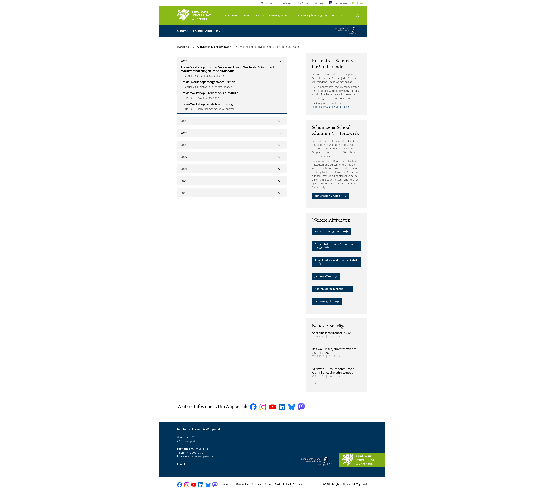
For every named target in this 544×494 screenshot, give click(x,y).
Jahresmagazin (323, 301)
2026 (184, 61)
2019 (184, 193)
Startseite (231, 15)
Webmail (305, 3)
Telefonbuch (287, 3)
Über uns (246, 15)
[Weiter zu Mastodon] (301, 407)
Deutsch (360, 3)
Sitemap (297, 484)
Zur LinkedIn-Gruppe (327, 195)
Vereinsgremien (278, 15)
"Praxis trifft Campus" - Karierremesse (334, 245)
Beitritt (260, 15)
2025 (184, 121)
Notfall (321, 3)
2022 (184, 157)
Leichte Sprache (340, 3)
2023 (184, 145)
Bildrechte (257, 484)
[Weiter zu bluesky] (291, 407)
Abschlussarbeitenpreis (329, 288)
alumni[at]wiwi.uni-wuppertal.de (330, 106)
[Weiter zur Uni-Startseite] (199, 15)
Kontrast (268, 3)
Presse (268, 484)
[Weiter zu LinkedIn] (282, 407)
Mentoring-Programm (328, 231)
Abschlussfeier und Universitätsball (336, 260)
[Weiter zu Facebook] (253, 406)
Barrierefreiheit (282, 484)
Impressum (228, 484)
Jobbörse (337, 15)
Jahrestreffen (323, 276)
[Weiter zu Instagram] (262, 407)
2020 (184, 181)
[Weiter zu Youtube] (272, 406)
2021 (184, 169)
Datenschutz (243, 484)
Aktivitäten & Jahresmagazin (310, 15)
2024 (184, 133)
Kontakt (182, 464)
